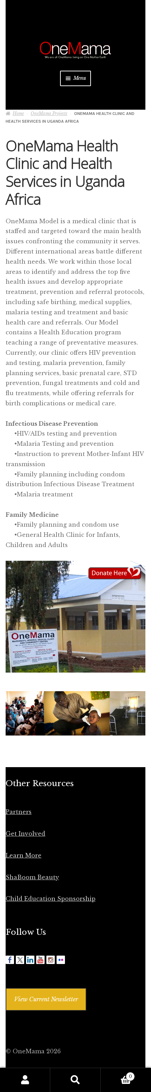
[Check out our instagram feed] (50, 960)
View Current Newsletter (46, 999)
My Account (25, 1080)
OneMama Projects (49, 113)
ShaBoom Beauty (32, 877)
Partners (19, 811)
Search (75, 1080)
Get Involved (25, 833)
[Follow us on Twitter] (20, 960)
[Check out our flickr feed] (61, 960)
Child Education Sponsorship (51, 898)
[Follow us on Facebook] (10, 960)
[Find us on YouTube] (40, 960)
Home (18, 113)
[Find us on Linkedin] (30, 960)
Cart (116, 1074)
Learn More (23, 855)
